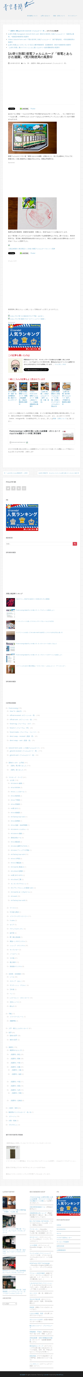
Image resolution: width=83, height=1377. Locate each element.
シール (12, 977)
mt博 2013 (14, 808)
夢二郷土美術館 (15, 937)
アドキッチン (34, 1229)
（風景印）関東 (13, 31)
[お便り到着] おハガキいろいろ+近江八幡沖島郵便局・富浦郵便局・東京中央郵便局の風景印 (39, 45)
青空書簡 (22, 1375)
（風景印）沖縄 (16, 1093)
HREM (59, 1225)
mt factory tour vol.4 (18, 854)
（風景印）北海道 (16, 1100)
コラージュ (12, 1116)
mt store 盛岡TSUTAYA (19, 846)
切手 (10, 1032)
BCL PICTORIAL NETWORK (39, 1221)
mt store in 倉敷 (16, 783)
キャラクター (14, 950)
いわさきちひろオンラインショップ (41, 1284)
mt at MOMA (15, 787)
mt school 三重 (16, 879)
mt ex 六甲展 (15, 859)
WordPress (59, 1375)
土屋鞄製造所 (61, 1250)
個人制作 (13, 962)
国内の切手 (13, 1035)
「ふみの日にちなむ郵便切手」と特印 (16, 473)
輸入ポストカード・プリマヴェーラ (41, 1327)
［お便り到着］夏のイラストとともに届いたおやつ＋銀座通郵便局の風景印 (34, 47)
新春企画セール (16, 838)
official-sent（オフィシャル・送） (21, 719)
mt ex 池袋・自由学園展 (19, 825)
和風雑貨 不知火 (36, 1332)
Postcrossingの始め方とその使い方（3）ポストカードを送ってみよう (36, 643)
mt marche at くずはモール (20, 892)
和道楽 (32, 1307)
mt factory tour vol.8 (18, 900)
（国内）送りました (16, 770)
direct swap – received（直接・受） (22, 736)
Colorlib (45, 1375)
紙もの (12, 1006)
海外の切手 (13, 1040)
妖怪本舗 (33, 1356)
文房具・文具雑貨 (15, 974)
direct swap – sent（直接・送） (21, 740)
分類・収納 (12, 1121)
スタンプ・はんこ (16, 981)
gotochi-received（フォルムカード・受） (32, 31)
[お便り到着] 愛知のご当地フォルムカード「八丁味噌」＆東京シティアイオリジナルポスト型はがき (55, 399)
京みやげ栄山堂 (35, 1299)
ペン (11, 994)
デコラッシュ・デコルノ (18, 985)
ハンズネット (34, 1364)
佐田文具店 (60, 1246)
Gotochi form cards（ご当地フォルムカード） (24, 748)
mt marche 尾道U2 (17, 867)
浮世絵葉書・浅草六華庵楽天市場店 (41, 1339)
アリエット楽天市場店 (37, 1273)
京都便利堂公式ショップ (38, 1213)
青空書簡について (32, 16)
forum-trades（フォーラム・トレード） (23, 732)
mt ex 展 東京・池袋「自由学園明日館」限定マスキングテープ (12, 396)
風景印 (11, 1047)
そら (24, 63)
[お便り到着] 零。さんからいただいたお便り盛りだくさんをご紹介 (58, 473)
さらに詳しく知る (60, 364)
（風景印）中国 (15, 1082)
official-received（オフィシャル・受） (23, 715)
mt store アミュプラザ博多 (20, 850)
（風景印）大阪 (16, 1070)
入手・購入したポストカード (18, 1028)
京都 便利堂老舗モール (37, 1207)
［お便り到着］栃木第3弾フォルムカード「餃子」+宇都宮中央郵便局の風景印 (66, 398)
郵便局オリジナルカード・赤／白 (20, 1112)
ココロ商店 (33, 1245)
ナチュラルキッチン (16, 929)
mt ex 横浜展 (15, 842)
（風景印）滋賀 (16, 1074)
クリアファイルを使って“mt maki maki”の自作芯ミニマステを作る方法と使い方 (39, 632)
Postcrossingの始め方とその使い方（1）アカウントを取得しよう (35, 610)
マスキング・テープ (15, 777)
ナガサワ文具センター (64, 1238)
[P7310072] (32, 213)
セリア (12, 925)
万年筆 (12, 989)
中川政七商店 (14, 912)
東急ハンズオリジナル (17, 941)
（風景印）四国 (15, 1086)
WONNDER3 (61, 1229)
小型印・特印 (13, 1108)
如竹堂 (12, 933)
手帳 (10, 1014)
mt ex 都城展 (15, 813)
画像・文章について (59, 16)
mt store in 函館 (16, 833)
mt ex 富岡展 (15, 821)
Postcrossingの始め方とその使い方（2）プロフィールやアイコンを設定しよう (39, 655)
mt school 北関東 (17, 871)
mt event (14, 896)
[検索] (75, 544)
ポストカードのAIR (36, 1319)
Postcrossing (13, 708)
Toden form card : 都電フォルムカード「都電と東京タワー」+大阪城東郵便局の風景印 (34, 399)
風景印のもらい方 (16, 1050)
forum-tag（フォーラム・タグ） (21, 724)
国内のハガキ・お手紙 (16, 763)
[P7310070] (32, 137)
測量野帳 (13, 1021)
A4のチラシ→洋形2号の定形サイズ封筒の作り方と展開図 (32, 599)
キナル (59, 1233)
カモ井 (12, 780)
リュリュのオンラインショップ (40, 1253)
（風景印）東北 (15, 1054)
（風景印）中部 (15, 1063)
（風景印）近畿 (15, 1067)
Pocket (33, 109)
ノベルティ (13, 954)
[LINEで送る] (24, 109)
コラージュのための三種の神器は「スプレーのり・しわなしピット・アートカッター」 (41, 666)
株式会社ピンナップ (36, 1346)
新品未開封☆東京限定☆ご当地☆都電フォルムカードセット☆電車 (32, 249)
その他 (12, 958)
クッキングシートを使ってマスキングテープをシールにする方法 (35, 621)
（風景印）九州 (15, 1090)
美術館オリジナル (16, 966)
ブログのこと (13, 1125)
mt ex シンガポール (17, 792)
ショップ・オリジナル (17, 945)
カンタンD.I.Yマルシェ (18, 884)
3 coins (12, 920)
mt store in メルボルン (18, 829)
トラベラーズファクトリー (19, 916)
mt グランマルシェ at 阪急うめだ (22, 888)
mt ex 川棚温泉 (16, 863)
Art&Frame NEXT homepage (40, 1263)
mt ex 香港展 (15, 804)
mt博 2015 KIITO (17, 875)
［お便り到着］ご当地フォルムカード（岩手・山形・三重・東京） (45, 397)
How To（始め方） (16, 711)
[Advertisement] (26, 87)
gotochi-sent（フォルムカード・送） (22, 755)
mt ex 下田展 (15, 800)
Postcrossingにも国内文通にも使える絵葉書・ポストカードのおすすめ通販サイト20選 (41, 1199)
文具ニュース (14, 1002)
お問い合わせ (45, 16)
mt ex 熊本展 (15, 796)
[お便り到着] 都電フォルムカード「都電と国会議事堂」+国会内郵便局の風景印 (23, 398)
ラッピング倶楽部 (63, 1242)
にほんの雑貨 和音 (36, 1313)
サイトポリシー (72, 16)
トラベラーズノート (16, 1017)
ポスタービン (34, 1237)
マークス (13, 908)
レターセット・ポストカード (19, 998)
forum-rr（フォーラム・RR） (20, 728)
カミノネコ (33, 1293)
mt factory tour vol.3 (18, 817)
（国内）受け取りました (18, 766)
